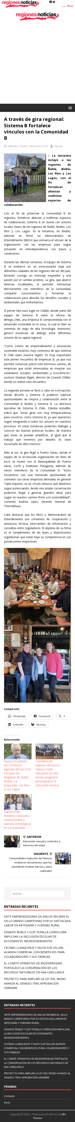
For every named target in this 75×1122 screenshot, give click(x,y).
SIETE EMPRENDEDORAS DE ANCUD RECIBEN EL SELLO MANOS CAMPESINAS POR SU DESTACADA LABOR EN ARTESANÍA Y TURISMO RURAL (37, 921)
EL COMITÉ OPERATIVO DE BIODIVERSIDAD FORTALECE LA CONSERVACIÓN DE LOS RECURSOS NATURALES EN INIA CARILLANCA (34, 967)
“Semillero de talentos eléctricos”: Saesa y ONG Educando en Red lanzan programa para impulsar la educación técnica (48, 773)
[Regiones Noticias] (37, 5)
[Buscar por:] (37, 893)
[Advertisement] (37, 64)
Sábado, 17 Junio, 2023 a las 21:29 (28, 146)
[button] (69, 108)
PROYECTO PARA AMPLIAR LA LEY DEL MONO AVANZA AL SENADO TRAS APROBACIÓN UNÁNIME (35, 983)
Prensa (58, 146)
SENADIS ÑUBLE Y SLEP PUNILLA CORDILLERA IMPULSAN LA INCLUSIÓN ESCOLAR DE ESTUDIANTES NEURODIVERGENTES (35, 936)
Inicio (7, 1102)
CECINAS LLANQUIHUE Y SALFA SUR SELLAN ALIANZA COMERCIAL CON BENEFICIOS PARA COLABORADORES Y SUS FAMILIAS (34, 952)
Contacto (9, 1096)
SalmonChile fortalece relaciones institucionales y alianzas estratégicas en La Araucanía (17, 820)
